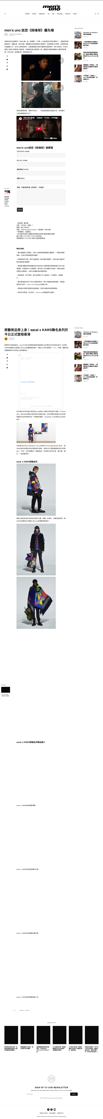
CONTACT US (60, 1113)
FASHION (21, 1010)
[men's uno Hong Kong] (51, 8)
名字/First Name (23, 151)
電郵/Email (21, 178)
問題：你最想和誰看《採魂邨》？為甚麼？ (31, 187)
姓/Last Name (22, 160)
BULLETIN (27, 1010)
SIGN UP (74, 1094)
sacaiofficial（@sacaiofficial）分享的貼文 (41, 406)
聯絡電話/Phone (22, 169)
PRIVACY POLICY (44, 1113)
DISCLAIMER (52, 1113)
